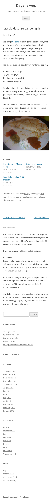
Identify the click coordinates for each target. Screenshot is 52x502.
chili (42, 193)
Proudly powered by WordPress (16, 497)
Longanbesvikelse (11, 338)
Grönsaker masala (34, 164)
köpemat (7, 437)
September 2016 (10, 371)
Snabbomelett (41, 217)
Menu (26, 18)
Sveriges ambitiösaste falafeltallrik (18, 344)
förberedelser (9, 430)
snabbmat (7, 450)
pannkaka (38, 197)
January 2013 (8, 411)
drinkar (6, 427)
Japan (5, 434)
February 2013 (9, 407)
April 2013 (7, 401)
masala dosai (27, 197)
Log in (5, 470)
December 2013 (9, 378)
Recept (27, 193)
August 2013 (8, 387)
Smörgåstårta (9, 331)
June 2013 (7, 394)
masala (17, 197)
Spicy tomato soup (11, 335)
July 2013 (7, 391)
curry (5, 197)
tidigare (16, 41)
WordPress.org (9, 480)
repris (5, 447)
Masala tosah (9, 341)
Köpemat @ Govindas (14, 217)
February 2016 (9, 374)
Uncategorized (9, 454)
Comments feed (10, 477)
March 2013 (8, 404)
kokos (11, 197)
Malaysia (7, 440)
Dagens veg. (26, 5)
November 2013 (10, 381)
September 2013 (10, 384)
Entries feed (8, 473)
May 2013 (7, 397)
